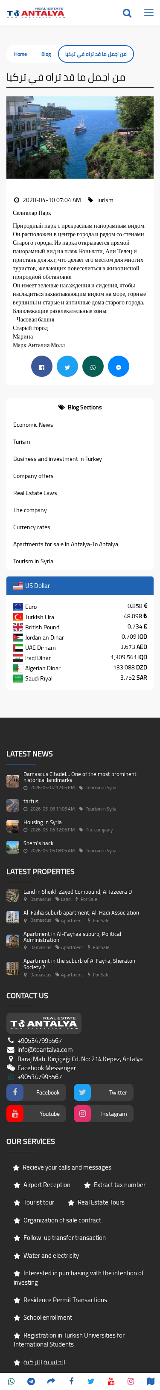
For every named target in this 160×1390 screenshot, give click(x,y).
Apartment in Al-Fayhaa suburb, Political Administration (72, 937)
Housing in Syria (42, 822)
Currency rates (31, 527)
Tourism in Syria (33, 561)
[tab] (80, 407)
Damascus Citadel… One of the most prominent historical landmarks (80, 777)
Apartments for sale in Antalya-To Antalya (65, 544)
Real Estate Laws (35, 492)
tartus (30, 801)
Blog (46, 54)
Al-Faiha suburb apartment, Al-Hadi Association (81, 912)
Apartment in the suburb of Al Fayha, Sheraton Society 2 (79, 964)
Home (20, 54)
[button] (12, 137)
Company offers (33, 475)
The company (30, 509)
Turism (21, 441)
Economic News (33, 424)
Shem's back (38, 843)
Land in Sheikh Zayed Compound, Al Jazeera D (77, 891)
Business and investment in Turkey (57, 458)
